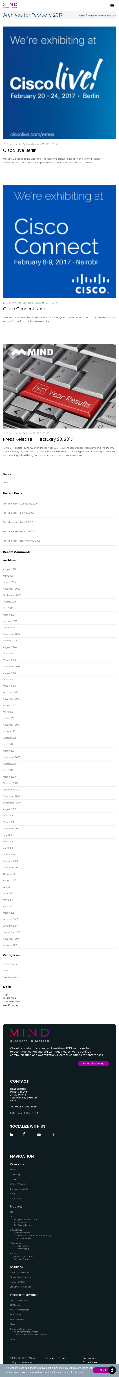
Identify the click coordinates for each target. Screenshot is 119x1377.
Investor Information (19, 1300)
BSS (12, 1216)
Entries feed (9, 998)
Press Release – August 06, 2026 (20, 503)
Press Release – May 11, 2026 (18, 522)
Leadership (15, 1174)
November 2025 (11, 588)
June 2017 (8, 893)
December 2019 (11, 789)
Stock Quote (15, 1314)
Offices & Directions (19, 1184)
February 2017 (10, 919)
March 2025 (9, 614)
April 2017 (8, 906)
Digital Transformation (20, 1277)
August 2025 (9, 601)
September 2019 (12, 802)
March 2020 (9, 776)
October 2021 (10, 731)
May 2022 (8, 712)
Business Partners (22, 1259)
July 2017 (8, 886)
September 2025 (12, 595)
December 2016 (11, 932)
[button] (112, 5)
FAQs (12, 1324)
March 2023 (9, 685)
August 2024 (10, 647)
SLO (11, 1212)
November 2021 (11, 724)
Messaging (15, 1243)
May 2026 (8, 575)
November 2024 (11, 634)
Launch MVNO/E (17, 1282)
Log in (6, 994)
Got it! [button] (103, 1370)
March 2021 (9, 750)
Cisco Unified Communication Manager (33, 1235)
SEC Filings (15, 1305)
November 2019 (11, 796)
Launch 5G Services (19, 1272)
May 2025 (8, 608)
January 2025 (10, 621)
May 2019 (8, 815)
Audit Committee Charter (26, 1331)
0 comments (14, 144)
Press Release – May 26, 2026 (18, 512)
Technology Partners (23, 1256)
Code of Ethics (56, 1358)
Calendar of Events (19, 1189)
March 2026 (9, 582)
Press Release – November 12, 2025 (21, 540)
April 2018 (8, 848)
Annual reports (17, 1319)
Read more (9, 172)
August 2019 (9, 809)
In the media (10, 964)
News (29, 433)
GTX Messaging (21, 1248)
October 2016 (10, 945)
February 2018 (10, 861)
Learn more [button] (77, 1372)
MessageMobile (21, 1246)
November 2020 (11, 757)
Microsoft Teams (22, 1232)
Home (82, 15)
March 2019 (9, 822)
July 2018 (8, 835)
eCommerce (20, 1222)
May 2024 (8, 653)
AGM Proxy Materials (19, 1309)
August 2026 (10, 569)
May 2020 (8, 770)
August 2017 (9, 880)
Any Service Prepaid (23, 1225)
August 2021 (9, 737)
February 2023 (10, 692)
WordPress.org (10, 1005)
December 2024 (12, 627)
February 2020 (10, 783)
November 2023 (11, 666)
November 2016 (11, 938)
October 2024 (10, 640)
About (13, 1169)
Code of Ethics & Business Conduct (30, 1334)
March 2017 (9, 912)
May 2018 (8, 841)
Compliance (16, 1198)
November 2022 (11, 699)
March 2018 (9, 854)
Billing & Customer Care (25, 1219)
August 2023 (9, 673)
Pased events (33, 144)
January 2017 (10, 925)
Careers (14, 1179)
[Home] (10, 5)
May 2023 (8, 679)
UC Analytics (16, 1230)
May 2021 (8, 744)
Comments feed (12, 1001)
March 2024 (9, 660)
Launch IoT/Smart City (20, 1286)
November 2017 (11, 867)
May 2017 (8, 900)
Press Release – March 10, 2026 (19, 531)
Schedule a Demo (93, 1063)
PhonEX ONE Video (22, 1238)
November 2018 (11, 828)
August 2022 (9, 705)
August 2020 (10, 763)
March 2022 (9, 718)
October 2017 (10, 874)
